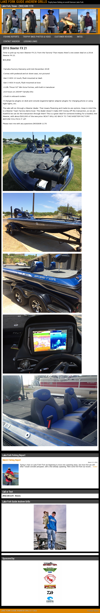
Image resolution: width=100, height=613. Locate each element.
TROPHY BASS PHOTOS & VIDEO (37, 36)
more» (95, 467)
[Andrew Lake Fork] (58, 33)
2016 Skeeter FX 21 (15, 48)
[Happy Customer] (77, 33)
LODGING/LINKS (30, 41)
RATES (80, 36)
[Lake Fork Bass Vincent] (21, 33)
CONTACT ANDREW (11, 41)
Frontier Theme (93, 611)
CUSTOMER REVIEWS (63, 36)
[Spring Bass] (40, 33)
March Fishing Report (11, 460)
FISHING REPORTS (11, 36)
